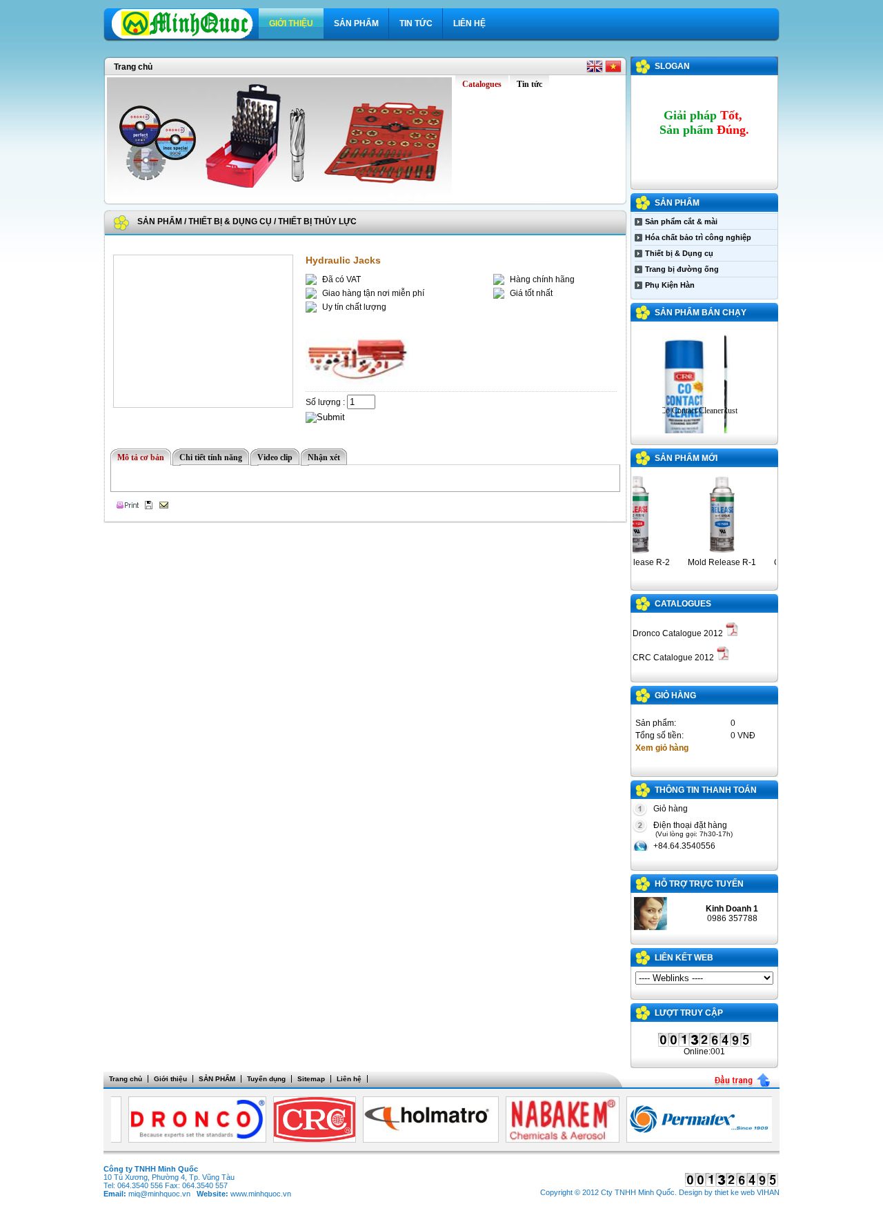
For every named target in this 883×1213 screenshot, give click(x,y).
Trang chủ (133, 67)
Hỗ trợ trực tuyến (699, 884)
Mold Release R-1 (709, 562)
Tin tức (416, 23)
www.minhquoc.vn (260, 1194)
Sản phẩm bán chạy (700, 312)
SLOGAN (672, 66)
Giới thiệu (291, 23)
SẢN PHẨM (356, 23)
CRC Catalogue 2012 (674, 657)
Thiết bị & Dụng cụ (230, 221)
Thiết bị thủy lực (317, 221)
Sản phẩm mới (686, 458)
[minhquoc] (185, 36)
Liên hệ (469, 23)
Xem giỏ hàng (661, 748)
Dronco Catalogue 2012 (679, 633)
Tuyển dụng (266, 1079)
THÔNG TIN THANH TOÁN (706, 790)
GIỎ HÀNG (675, 695)
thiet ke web (735, 1192)
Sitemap (311, 1079)
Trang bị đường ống (682, 269)
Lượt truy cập (689, 1013)
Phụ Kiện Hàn (670, 285)
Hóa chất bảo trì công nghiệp (698, 237)
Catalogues (683, 604)
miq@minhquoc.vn (159, 1194)
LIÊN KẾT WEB (684, 958)
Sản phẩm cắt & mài (681, 221)
